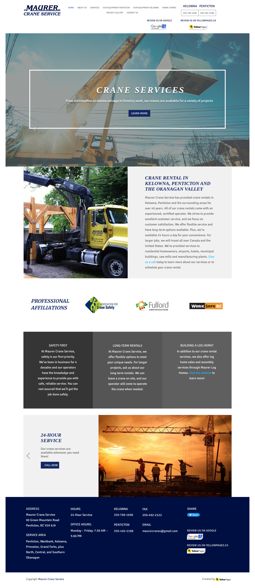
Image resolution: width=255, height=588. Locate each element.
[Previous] (28, 456)
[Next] (226, 456)
